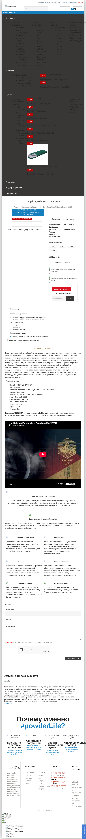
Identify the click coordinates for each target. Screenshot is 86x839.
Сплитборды (75, 35)
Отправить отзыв (73, 658)
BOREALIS (22, 38)
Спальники (75, 99)
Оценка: (9, 619)
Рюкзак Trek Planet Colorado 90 (39, 118)
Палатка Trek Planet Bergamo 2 (39, 104)
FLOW (39, 46)
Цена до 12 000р (24, 80)
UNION (40, 30)
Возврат (29, 783)
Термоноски (75, 33)
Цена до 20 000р (24, 86)
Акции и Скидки (73, 2)
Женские (21, 54)
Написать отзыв (68, 219)
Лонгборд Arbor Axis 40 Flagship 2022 (54, 80)
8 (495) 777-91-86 (58, 773)
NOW (39, 38)
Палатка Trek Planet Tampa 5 (38, 140)
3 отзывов (56, 219)
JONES (20, 30)
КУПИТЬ (70, 298)
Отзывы (41, 775)
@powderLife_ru (58, 781)
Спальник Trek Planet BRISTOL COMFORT (43, 126)
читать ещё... (9, 703)
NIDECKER (22, 33)
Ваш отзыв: (10, 626)
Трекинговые (23, 138)
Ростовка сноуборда (55, 242)
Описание (37, 348)
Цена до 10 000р (24, 78)
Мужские (21, 51)
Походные (22, 136)
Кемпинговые (23, 133)
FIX (38, 36)
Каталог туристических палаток (18, 101)
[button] (84, 832)
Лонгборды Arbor (19, 75)
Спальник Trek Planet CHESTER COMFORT (44, 167)
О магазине (41, 2)
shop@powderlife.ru (59, 786)
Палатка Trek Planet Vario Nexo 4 (40, 174)
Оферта (41, 789)
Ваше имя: (10, 609)
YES (39, 27)
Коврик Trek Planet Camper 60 (38, 111)
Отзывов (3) (48, 348)
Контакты (47, 2)
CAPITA (21, 44)
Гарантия (65, 2)
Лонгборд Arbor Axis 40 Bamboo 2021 (54, 87)
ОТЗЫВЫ (80, 2)
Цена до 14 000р (24, 83)
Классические (23, 130)
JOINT (20, 41)
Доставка (53, 2)
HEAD (20, 36)
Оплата (59, 2)
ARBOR (21, 27)
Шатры (73, 112)
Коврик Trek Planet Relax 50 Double (41, 133)
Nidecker (40, 41)
